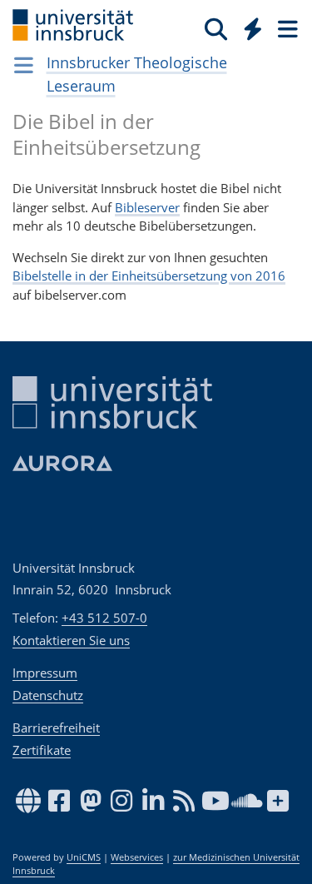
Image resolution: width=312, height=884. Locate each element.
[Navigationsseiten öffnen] (23, 65)
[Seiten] (286, 28)
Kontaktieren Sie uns (71, 640)
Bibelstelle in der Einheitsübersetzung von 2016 (148, 275)
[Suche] (216, 28)
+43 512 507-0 (104, 617)
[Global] (248, 26)
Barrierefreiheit (56, 727)
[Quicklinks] (253, 28)
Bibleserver (147, 207)
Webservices (137, 857)
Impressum (44, 672)
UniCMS (84, 857)
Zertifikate (41, 750)
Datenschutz (47, 695)
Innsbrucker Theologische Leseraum (137, 74)
